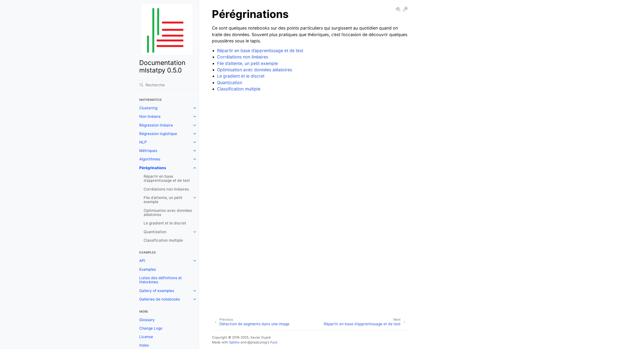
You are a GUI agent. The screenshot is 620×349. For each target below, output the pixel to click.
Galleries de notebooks (159, 299)
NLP (143, 142)
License (146, 336)
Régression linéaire (156, 125)
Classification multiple (163, 240)
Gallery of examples (156, 290)
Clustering (148, 108)
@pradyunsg (257, 342)
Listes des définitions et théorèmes (160, 280)
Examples (147, 269)
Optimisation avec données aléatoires (168, 212)
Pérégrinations (152, 168)
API (142, 260)
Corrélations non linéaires (166, 189)
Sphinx (234, 342)
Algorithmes (149, 159)
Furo (273, 342)
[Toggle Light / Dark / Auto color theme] (405, 9)
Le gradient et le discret (165, 223)
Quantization (155, 232)
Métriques (148, 150)
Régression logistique (158, 133)
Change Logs (150, 328)
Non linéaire (150, 116)
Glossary (147, 319)
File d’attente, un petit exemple (163, 199)
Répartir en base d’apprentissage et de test (167, 178)
